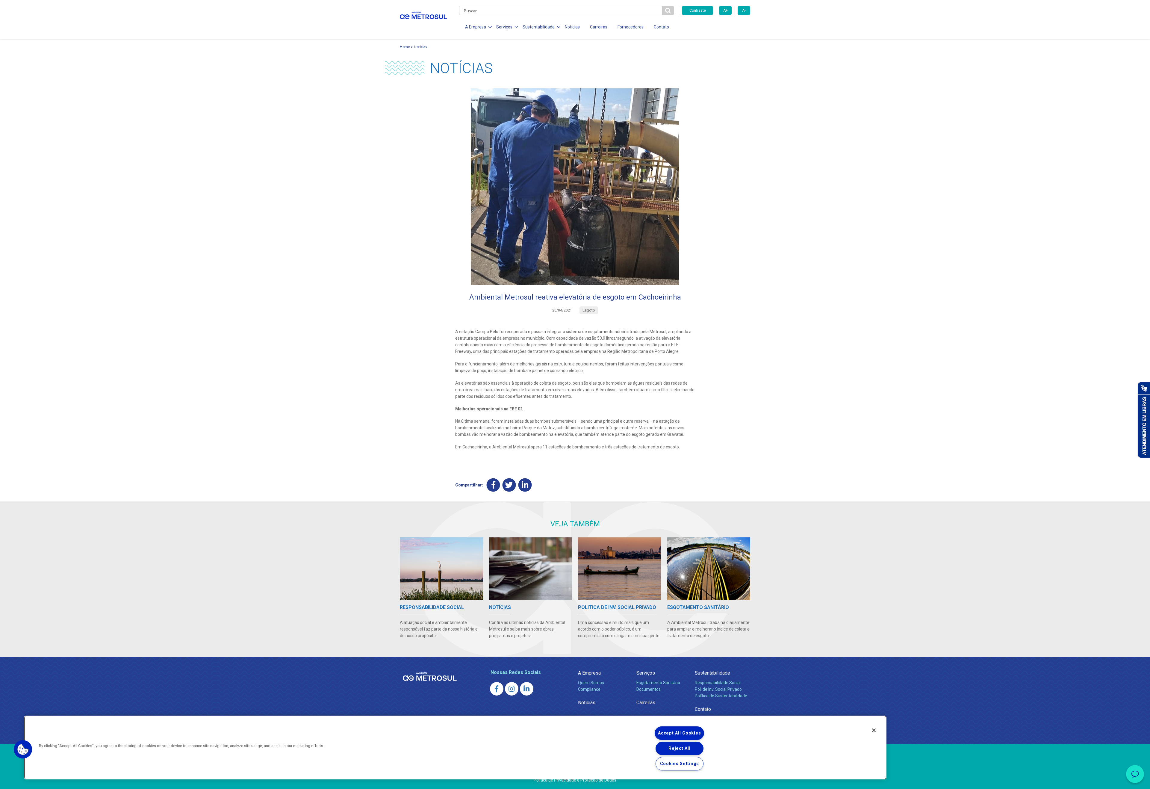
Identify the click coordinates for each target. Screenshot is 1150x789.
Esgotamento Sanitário (658, 682)
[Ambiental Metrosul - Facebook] (496, 689)
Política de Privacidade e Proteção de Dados (575, 780)
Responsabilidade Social (718, 682)
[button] (23, 749)
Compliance (589, 689)
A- (743, 10)
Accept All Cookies (679, 733)
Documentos (648, 689)
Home (405, 46)
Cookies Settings (679, 763)
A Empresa (589, 673)
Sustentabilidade (712, 673)
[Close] (873, 730)
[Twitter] (509, 485)
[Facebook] (493, 485)
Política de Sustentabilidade (721, 695)
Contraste (697, 10)
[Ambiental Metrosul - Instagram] (511, 689)
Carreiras (598, 27)
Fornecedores (631, 27)
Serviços (645, 673)
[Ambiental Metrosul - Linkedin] (526, 689)
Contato (661, 27)
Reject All (679, 748)
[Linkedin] (525, 485)
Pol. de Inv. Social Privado (718, 689)
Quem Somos (591, 682)
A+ (725, 10)
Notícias (572, 27)
